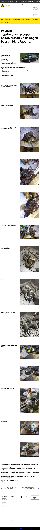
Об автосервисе (35, 19)
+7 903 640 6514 (16, 1)
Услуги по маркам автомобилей (18, 19)
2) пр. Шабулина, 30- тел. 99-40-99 (36, 12)
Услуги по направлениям (5, 19)
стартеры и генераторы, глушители (35, 6)
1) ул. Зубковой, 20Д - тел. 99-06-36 (35, 9)
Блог (2, 22)
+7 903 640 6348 (30, 1)
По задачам (28, 19)
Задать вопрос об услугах (34, 497)
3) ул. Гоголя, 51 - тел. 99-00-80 (36, 15)
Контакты (6, 22)
